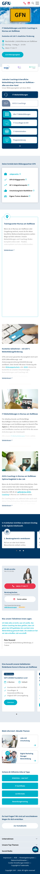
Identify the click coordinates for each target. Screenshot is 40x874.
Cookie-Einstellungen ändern (19, 863)
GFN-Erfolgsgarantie (17, 179)
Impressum (7, 858)
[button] (12, 54)
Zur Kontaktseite (20, 826)
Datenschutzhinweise (19, 860)
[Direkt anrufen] (25, 3)
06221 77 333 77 (11, 48)
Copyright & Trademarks (20, 865)
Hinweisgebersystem (27, 858)
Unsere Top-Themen (10, 845)
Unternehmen (7, 839)
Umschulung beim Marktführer (20, 191)
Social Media (7, 851)
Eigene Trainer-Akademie (18, 196)
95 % (18, 185)
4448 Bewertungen (10, 607)
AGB (15, 858)
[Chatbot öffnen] (35, 849)
